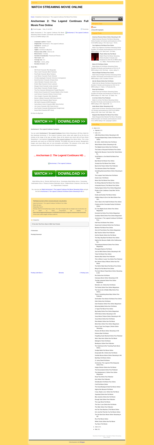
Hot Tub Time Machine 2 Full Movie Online (107, 409)
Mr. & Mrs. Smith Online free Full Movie (106, 142)
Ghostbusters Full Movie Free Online (105, 382)
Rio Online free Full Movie (102, 275)
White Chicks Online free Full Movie (105, 421)
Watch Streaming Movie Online (57, 7)
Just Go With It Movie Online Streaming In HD (108, 251)
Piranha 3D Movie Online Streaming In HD (107, 331)
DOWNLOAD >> (71, 121)
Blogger (82, 442)
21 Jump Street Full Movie (102, 360)
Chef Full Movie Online (101, 384)
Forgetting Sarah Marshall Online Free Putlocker (108, 336)
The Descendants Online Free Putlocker (106, 370)
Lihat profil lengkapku (97, 30)
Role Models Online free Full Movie (105, 321)
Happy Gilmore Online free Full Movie (105, 367)
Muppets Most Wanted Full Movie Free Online (105, 115)
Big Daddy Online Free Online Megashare (107, 311)
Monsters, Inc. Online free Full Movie (105, 285)
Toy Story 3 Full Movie (101, 424)
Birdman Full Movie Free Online (104, 227)
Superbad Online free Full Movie (104, 394)
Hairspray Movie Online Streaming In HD (106, 278)
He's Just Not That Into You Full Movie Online (107, 412)
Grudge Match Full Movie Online (104, 350)
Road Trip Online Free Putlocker (104, 377)
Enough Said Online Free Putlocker (105, 399)
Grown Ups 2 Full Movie (102, 178)
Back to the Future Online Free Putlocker (106, 166)
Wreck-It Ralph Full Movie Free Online (103, 72)
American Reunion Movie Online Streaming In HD (106, 37)
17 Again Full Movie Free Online (104, 309)
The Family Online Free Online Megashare (107, 287)
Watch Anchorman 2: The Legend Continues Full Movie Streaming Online (62, 189)
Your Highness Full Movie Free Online (103, 45)
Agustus (97, 130)
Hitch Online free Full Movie (103, 301)
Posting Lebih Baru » (37, 272)
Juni (96, 427)
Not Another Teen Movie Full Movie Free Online (108, 298)
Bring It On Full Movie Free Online (104, 268)
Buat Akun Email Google (99, 436)
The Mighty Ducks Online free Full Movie (106, 147)
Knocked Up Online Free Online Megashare (107, 213)
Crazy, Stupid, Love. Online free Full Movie (107, 392)
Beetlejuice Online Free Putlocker (104, 343)
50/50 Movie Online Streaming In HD (105, 314)
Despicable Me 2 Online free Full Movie (106, 353)
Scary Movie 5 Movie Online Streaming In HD (108, 316)
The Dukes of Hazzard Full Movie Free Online (108, 149)
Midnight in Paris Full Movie (103, 341)
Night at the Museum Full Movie (104, 389)
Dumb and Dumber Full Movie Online (105, 195)
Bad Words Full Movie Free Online (104, 161)
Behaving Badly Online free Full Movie (106, 306)
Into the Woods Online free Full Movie (103, 81)
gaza (94, 27)
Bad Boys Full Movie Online (103, 358)
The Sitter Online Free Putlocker (104, 407)
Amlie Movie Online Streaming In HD (102, 106)
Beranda (34, 2)
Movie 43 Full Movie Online (100, 64)
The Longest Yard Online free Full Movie (106, 175)
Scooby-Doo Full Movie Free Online (105, 163)
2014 (95, 128)
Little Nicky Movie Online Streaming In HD (107, 135)
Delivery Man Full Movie (102, 333)
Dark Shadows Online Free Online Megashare (108, 304)
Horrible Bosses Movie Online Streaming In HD (108, 355)
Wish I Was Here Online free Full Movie (106, 338)
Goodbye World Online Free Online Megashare (108, 215)
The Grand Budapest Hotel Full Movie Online (107, 387)
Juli (96, 133)
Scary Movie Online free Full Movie (105, 319)
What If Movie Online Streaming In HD (105, 144)
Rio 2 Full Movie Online (101, 419)
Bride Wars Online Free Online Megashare (107, 324)
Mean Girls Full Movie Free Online (104, 180)
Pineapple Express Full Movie (103, 249)
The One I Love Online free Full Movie (105, 404)
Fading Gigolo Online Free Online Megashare (108, 188)
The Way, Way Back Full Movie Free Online (107, 237)
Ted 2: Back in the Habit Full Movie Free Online (108, 202)
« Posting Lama (84, 272)
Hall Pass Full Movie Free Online (104, 222)
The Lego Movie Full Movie (102, 402)
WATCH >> (44, 121)
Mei (96, 429)
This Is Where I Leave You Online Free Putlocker (108, 259)
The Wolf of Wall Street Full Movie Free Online (108, 266)
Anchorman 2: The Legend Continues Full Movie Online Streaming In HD (61, 191)
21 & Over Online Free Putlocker (101, 98)
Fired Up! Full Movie (98, 89)
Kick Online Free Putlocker (102, 379)
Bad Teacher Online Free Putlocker (105, 232)
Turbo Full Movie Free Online (103, 254)
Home (32, 17)
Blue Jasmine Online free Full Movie (105, 397)
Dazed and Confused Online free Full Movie (107, 225)
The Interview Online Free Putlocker (105, 168)
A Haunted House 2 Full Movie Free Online (107, 185)
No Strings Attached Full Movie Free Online (107, 183)
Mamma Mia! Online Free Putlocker (105, 256)
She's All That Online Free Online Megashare (107, 230)
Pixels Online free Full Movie (108, 54)
